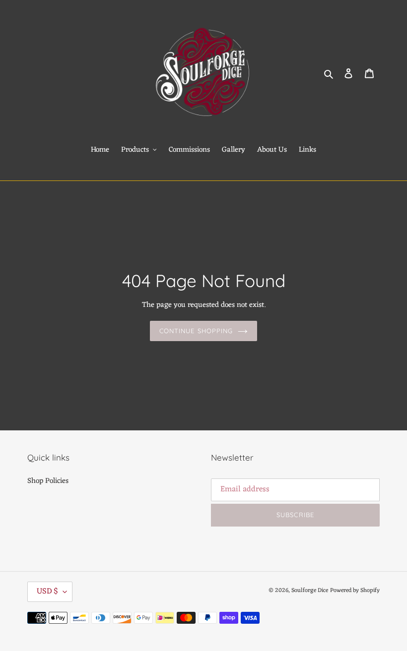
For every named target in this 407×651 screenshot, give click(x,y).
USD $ (47, 591)
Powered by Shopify (355, 590)
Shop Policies (47, 481)
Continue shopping (196, 331)
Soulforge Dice (309, 590)
